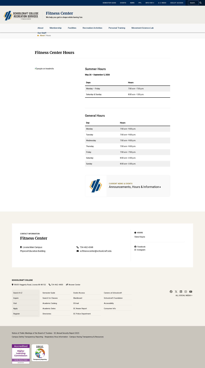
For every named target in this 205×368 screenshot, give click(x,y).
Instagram (140, 250)
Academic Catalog (50, 303)
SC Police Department (82, 314)
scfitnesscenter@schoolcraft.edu (96, 251)
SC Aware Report (80, 308)
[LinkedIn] (181, 291)
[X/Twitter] (176, 291)
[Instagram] (186, 291)
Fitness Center (59, 13)
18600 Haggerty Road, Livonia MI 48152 (30, 285)
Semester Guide (109, 3)
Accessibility (109, 303)
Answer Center (74, 285)
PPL (140, 3)
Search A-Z (17, 293)
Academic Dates (49, 308)
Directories (47, 314)
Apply (15, 308)
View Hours (139, 237)
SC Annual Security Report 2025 (66, 333)
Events (123, 3)
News (132, 3)
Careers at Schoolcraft (113, 293)
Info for (149, 3)
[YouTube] (190, 291)
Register (16, 314)
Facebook (140, 247)
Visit (15, 303)
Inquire (16, 298)
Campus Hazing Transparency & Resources (86, 337)
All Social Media (183, 296)
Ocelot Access (176, 3)
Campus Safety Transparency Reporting (27, 337)
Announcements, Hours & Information (134, 187)
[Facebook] (171, 291)
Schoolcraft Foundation (113, 298)
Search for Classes (50, 298)
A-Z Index (162, 3)
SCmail (76, 303)
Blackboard (77, 298)
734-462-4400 (57, 285)
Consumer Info (110, 308)
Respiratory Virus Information (56, 337)
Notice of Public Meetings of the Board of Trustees (32, 333)
